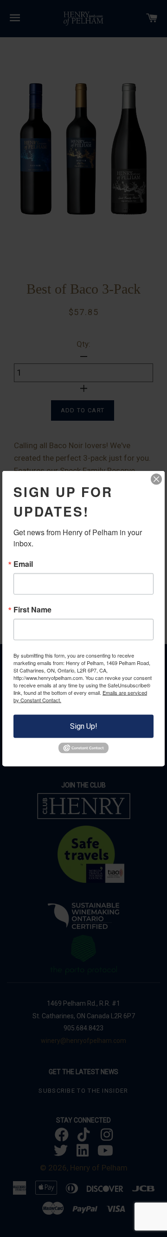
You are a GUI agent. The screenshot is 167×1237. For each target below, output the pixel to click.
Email (23, 564)
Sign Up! (83, 726)
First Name (32, 609)
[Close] (156, 479)
